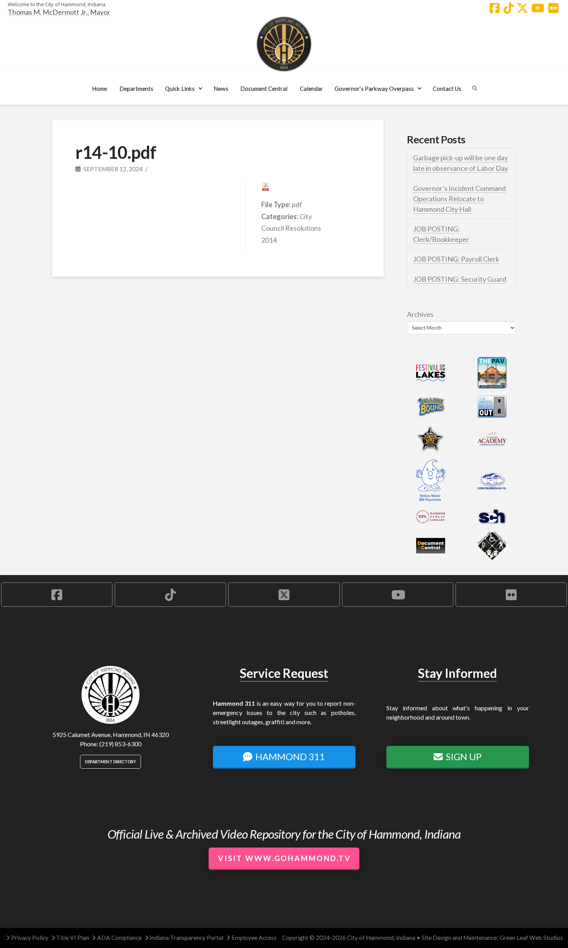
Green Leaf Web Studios (531, 937)
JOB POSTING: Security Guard (459, 279)
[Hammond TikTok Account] (508, 8)
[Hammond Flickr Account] (553, 8)
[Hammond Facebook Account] (495, 8)
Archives (420, 314)
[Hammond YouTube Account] (537, 8)
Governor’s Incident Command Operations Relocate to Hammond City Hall (459, 198)
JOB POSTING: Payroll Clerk (456, 259)
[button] (136, 88)
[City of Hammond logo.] (284, 44)
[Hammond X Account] (522, 8)
